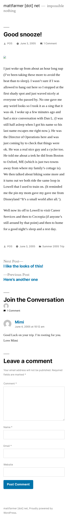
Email (7, 445)
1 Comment (50, 43)
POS (9, 43)
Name (7, 427)
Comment (10, 383)
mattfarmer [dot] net (21, 5)
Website (8, 464)
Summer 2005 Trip (53, 246)
